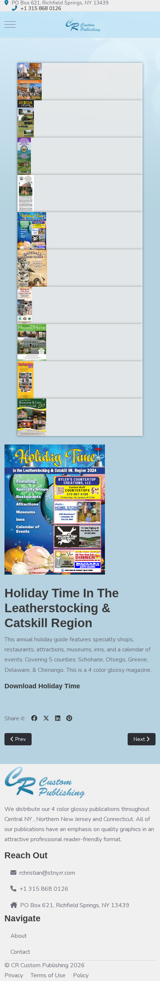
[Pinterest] (69, 718)
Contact (20, 952)
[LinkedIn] (57, 718)
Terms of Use (48, 975)
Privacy (13, 975)
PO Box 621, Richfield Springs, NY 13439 (74, 905)
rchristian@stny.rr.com (47, 873)
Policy (81, 975)
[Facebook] (34, 718)
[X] (46, 718)
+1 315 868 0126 (40, 8)
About (18, 936)
